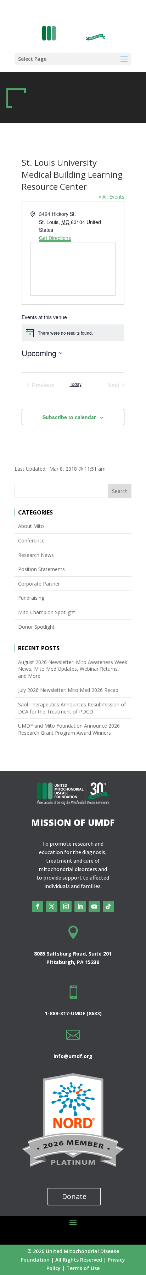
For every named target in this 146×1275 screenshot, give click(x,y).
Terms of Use (83, 1268)
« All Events (111, 196)
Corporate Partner (39, 583)
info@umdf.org (73, 1056)
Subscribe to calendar (69, 417)
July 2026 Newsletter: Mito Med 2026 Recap (68, 690)
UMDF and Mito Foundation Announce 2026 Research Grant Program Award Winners (69, 729)
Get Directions (55, 237)
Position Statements (41, 569)
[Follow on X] (51, 906)
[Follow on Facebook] (37, 906)
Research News (36, 555)
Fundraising (31, 597)
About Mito (31, 526)
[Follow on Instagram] (66, 906)
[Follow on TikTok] (108, 906)
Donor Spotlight (36, 626)
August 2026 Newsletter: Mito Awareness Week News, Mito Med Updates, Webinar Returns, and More (72, 669)
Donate (74, 1196)
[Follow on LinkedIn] (80, 906)
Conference (31, 540)
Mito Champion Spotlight (46, 612)
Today (76, 384)
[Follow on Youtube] (94, 906)
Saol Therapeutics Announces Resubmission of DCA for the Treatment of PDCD (72, 708)
